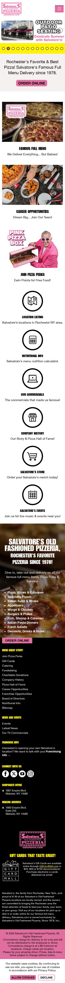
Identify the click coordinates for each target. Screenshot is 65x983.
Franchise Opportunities (17, 693)
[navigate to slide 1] (8, 48)
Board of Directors (13, 698)
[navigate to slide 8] (42, 48)
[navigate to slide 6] (32, 48)
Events (6, 723)
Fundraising (9, 670)
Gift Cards (8, 661)
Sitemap (7, 707)
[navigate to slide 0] (3, 48)
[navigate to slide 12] (61, 48)
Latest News (10, 728)
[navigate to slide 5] (27, 48)
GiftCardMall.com (49, 866)
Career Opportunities (15, 689)
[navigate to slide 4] (22, 48)
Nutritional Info (11, 703)
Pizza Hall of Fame (13, 684)
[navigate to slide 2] (13, 48)
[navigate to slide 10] (52, 48)
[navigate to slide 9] (47, 48)
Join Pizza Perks (12, 656)
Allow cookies (22, 977)
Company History (13, 679)
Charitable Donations (15, 675)
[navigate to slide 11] (56, 48)
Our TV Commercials (15, 732)
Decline (46, 977)
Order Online (31, 83)
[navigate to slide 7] (37, 48)
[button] (5, 30)
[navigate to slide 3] (18, 48)
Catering (7, 665)
